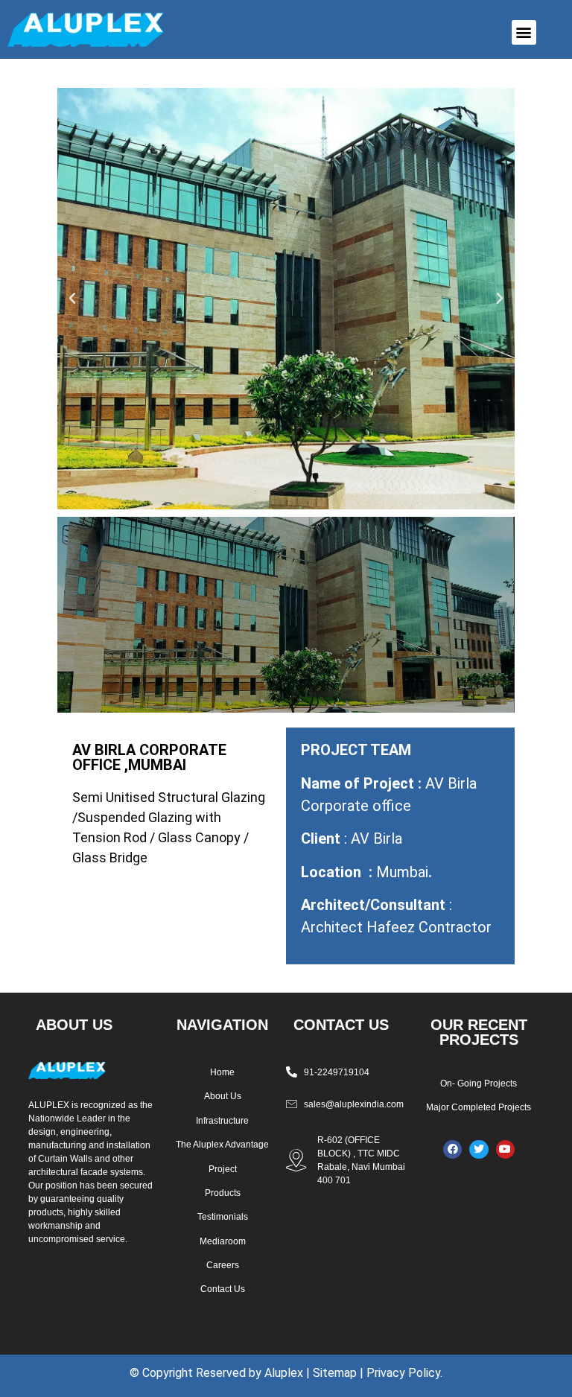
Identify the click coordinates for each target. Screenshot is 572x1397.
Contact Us (222, 1289)
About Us (222, 1096)
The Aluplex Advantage (222, 1144)
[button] (524, 32)
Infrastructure (222, 1121)
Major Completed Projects (478, 1107)
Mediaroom (223, 1241)
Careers (222, 1265)
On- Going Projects (478, 1083)
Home (222, 1072)
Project (223, 1169)
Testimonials (222, 1217)
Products (223, 1193)
